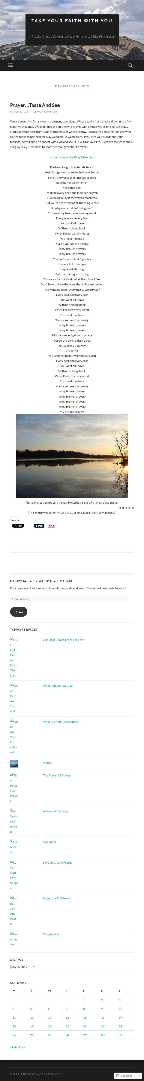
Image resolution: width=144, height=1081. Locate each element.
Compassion (51, 934)
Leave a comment (45, 111)
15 (85, 1017)
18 (14, 1026)
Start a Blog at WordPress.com (36, 1074)
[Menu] (10, 65)
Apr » (22, 1047)
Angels (47, 762)
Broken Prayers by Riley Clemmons (72, 157)
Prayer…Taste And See (35, 105)
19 (32, 1026)
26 (32, 1035)
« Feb (13, 1047)
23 (102, 1026)
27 (49, 1035)
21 (67, 1026)
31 (120, 1035)
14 (67, 1017)
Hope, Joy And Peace (56, 898)
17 (120, 1017)
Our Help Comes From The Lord (63, 639)
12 (32, 1017)
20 (49, 1026)
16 (102, 1017)
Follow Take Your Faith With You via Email (41, 581)
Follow (18, 612)
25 (14, 1035)
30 (102, 1035)
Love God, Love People (57, 862)
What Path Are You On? (58, 686)
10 (120, 1008)
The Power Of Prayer (56, 775)
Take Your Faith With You (72, 20)
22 (85, 1026)
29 (85, 1035)
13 (49, 1017)
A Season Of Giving (55, 811)
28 (67, 1035)
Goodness (49, 842)
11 (14, 1017)
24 (120, 1026)
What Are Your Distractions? (61, 721)
